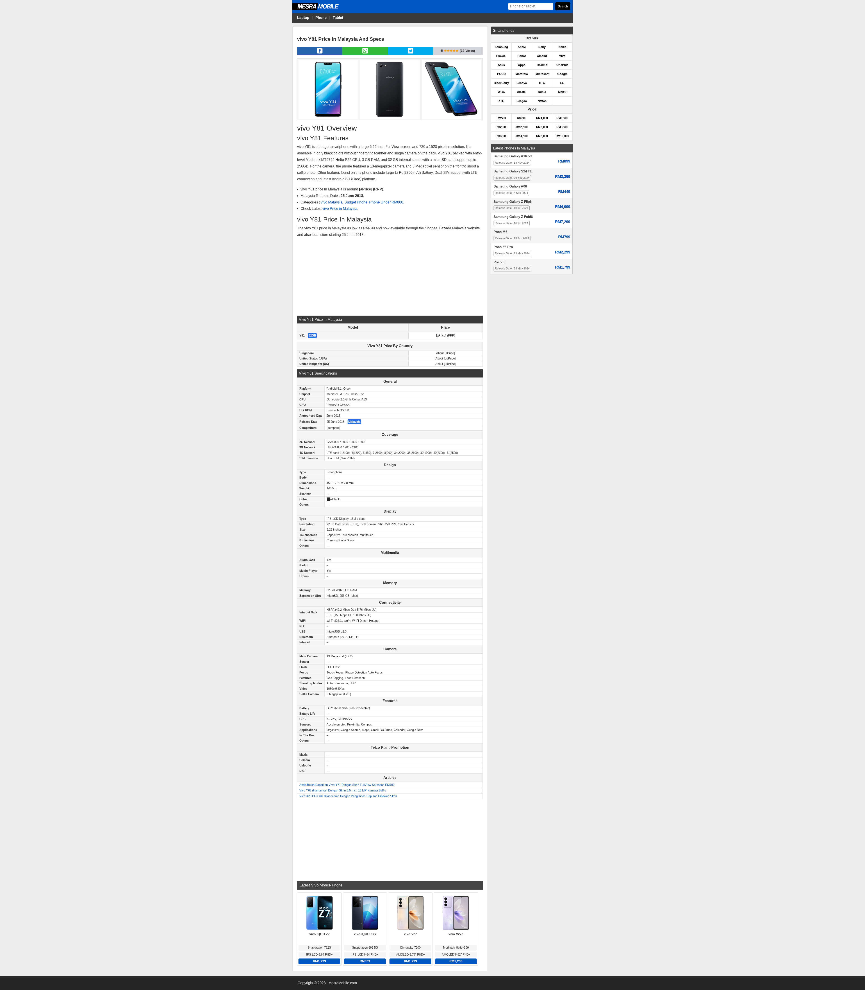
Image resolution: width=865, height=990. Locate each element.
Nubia (542, 92)
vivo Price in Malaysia (339, 208)
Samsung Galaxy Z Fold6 (513, 217)
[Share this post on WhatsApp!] (365, 53)
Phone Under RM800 (386, 202)
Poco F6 (500, 262)
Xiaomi (542, 56)
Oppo (522, 65)
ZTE (501, 101)
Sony (542, 47)
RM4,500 (522, 136)
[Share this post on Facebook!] (319, 53)
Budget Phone (355, 202)
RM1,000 (542, 118)
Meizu (562, 92)
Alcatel (521, 92)
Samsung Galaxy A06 (510, 186)
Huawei (501, 56)
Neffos (542, 101)
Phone (321, 18)
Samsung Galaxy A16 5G (513, 156)
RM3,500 (562, 127)
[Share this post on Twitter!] (410, 53)
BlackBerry (501, 83)
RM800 (521, 118)
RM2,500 (522, 127)
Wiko (501, 92)
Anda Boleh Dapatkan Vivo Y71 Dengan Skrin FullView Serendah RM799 (346, 785)
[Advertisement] (390, 276)
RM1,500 (562, 118)
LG (562, 83)
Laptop (303, 18)
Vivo (562, 56)
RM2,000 (501, 127)
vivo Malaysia (332, 202)
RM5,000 (542, 136)
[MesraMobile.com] (320, 9)
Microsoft (542, 74)
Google (562, 74)
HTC (542, 83)
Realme (542, 65)
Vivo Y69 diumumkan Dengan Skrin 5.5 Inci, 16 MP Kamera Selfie (342, 790)
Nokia (562, 47)
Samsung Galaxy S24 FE (513, 171)
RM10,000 (562, 136)
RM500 (501, 118)
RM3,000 (542, 127)
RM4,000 (501, 136)
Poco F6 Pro (503, 247)
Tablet (338, 18)
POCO (501, 74)
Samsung (501, 47)
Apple (522, 47)
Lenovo (522, 83)
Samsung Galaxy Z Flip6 (513, 201)
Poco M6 (500, 232)
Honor (521, 56)
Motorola (521, 74)
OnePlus (562, 65)
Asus (501, 65)
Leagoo (522, 101)
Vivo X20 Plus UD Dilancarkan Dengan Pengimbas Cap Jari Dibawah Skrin (348, 796)
